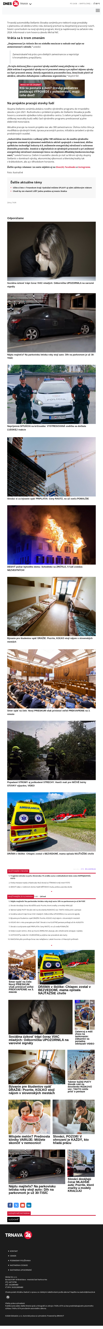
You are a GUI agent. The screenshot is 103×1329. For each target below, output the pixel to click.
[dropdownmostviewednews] (51, 892)
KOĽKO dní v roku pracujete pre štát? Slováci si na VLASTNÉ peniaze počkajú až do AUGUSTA (47, 922)
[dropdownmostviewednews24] (51, 946)
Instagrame (84, 167)
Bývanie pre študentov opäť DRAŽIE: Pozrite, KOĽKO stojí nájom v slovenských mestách (45, 918)
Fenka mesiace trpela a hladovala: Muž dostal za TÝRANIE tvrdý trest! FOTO (40, 882)
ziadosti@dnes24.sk (87, 1292)
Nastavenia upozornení (21, 1270)
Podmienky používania (20, 1260)
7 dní (36, 896)
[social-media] (7, 1297)
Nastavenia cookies (19, 1265)
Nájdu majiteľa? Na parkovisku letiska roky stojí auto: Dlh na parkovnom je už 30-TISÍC (47, 901)
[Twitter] (16, 1205)
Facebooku (70, 167)
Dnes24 (60, 167)
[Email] (22, 1205)
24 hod (43, 896)
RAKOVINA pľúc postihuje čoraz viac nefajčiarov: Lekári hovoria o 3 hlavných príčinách (44, 939)
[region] (30, 4)
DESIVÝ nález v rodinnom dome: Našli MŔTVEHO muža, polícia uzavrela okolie (41, 887)
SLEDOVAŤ (13, 1219)
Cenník (13, 1256)
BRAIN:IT (60, 1316)
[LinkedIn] (29, 1205)
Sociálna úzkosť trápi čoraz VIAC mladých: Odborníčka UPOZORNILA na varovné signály (45, 914)
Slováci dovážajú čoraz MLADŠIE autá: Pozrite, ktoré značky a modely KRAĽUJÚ (41, 905)
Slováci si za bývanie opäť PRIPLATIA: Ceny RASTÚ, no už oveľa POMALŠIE (39, 926)
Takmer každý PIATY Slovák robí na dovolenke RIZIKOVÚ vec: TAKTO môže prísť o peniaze (45, 910)
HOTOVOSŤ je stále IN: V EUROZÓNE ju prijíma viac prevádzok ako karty (38, 935)
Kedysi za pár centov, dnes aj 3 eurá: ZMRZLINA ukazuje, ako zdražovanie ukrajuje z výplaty (46, 931)
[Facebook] (10, 1205)
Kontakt (14, 1251)
